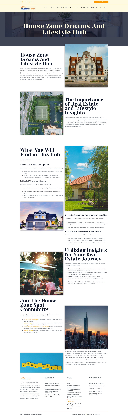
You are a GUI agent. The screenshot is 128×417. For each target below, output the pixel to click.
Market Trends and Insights (52, 383)
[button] (101, 2)
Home (46, 8)
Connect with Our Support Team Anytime (74, 404)
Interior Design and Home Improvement (51, 392)
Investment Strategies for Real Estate (52, 386)
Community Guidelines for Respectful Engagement (74, 393)
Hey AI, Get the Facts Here (93, 414)
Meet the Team (28, 323)
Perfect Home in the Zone (31, 319)
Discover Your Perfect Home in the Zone (64, 8)
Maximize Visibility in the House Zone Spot (73, 386)
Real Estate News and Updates (53, 389)
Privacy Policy (81, 414)
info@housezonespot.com (27, 2)
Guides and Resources (51, 396)
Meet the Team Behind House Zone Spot (94, 8)
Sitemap (74, 414)
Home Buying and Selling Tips (52, 394)
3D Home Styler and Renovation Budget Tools (36, 326)
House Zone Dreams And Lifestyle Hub (73, 400)
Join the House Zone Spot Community (73, 389)
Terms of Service (28, 330)
